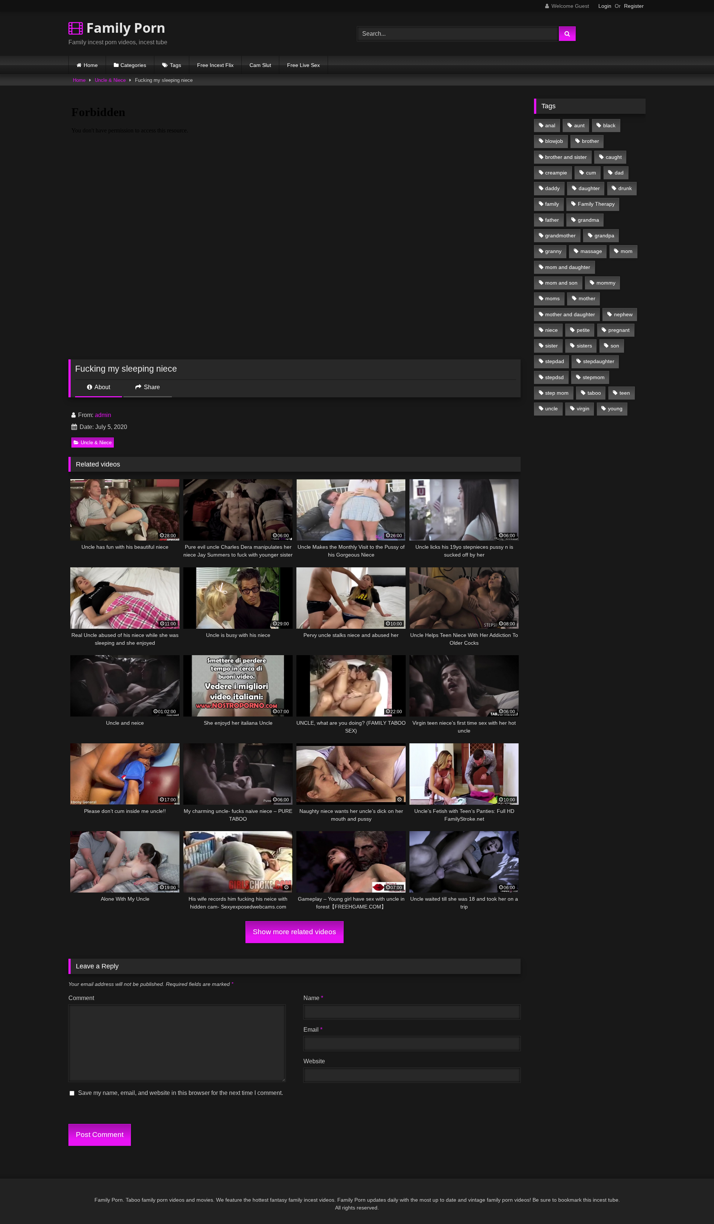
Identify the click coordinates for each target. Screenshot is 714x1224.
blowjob (554, 141)
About (101, 387)
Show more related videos (294, 932)
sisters (584, 346)
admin (103, 415)
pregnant (619, 330)
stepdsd (554, 377)
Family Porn (124, 28)
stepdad (554, 361)
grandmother (560, 235)
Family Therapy (596, 204)
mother (587, 298)
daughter (589, 188)
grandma (588, 220)
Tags (175, 65)
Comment (81, 998)
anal (550, 125)
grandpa (604, 235)
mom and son (561, 283)
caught (614, 157)
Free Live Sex (303, 65)
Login (604, 6)
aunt (579, 125)
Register (634, 6)
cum (591, 173)
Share (151, 387)
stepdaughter (598, 361)
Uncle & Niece (110, 80)
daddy (552, 188)
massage (591, 251)
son (615, 346)
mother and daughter (570, 314)
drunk (625, 188)
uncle (551, 408)
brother (590, 141)
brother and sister (566, 157)
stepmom (594, 377)
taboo (594, 393)
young (615, 408)
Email (312, 1029)
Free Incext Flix (215, 65)
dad (619, 173)
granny (553, 251)
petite (583, 330)
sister (551, 346)
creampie (556, 173)
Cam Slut (260, 65)
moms (552, 298)
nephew (623, 314)
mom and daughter (567, 267)
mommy (605, 283)
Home (91, 65)
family (552, 204)
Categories (133, 65)
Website (314, 1061)
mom (627, 251)
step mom (557, 393)
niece (551, 330)
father (552, 220)
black (609, 125)
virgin (583, 408)
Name (313, 998)
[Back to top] (691, 1202)
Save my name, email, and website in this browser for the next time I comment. (180, 1093)
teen (625, 393)
